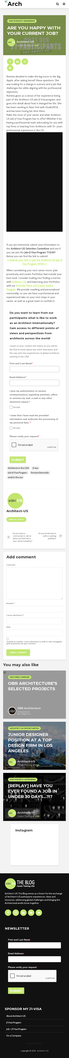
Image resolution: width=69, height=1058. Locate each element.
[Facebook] (8, 912)
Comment (10, 565)
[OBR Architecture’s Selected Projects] (34, 694)
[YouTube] (31, 912)
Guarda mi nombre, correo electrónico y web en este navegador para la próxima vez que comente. (34, 643)
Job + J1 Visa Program (16, 1029)
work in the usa (15, 477)
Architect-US (19, 281)
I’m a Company (13, 1035)
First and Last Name (21, 363)
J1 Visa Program (13, 1022)
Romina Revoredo (40, 472)
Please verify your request (24, 436)
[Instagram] (16, 912)
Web (8, 627)
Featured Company (20, 677)
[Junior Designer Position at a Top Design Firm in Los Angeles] (34, 745)
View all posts (16, 520)
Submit (17, 460)
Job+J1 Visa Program (17, 472)
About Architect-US (16, 1016)
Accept (16, 407)
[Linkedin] (23, 912)
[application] (34, 182)
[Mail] (39, 912)
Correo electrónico (15, 615)
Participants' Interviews (23, 780)
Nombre (10, 603)
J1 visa (35, 468)
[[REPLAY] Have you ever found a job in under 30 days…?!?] (34, 796)
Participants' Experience (22, 21)
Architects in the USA (18, 468)
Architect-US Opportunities (24, 728)
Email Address (18, 377)
